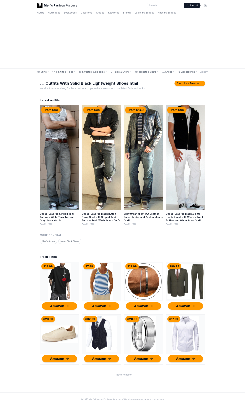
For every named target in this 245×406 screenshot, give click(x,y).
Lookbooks (70, 12)
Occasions (86, 12)
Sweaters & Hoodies (94, 71)
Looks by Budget (144, 12)
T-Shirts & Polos (65, 71)
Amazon (57, 306)
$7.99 (89, 266)
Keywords (113, 12)
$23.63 (48, 319)
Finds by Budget (167, 12)
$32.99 (90, 319)
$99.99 (174, 266)
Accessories (189, 71)
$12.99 (132, 266)
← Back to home (123, 374)
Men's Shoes (48, 241)
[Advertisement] (122, 40)
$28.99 (132, 319)
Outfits (40, 12)
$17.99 (173, 319)
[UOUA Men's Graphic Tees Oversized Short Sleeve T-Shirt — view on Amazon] (59, 281)
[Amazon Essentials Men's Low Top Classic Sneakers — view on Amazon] (59, 334)
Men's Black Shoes (69, 241)
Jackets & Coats (148, 71)
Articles (100, 12)
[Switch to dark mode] (205, 5)
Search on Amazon (190, 83)
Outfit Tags (54, 12)
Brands (127, 12)
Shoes (169, 71)
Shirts (45, 71)
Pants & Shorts (123, 71)
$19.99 (48, 266)
